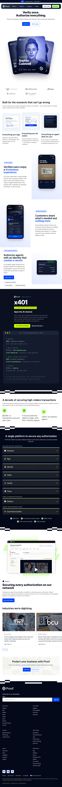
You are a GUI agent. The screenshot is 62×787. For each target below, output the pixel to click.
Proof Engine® (36, 710)
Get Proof (26, 24)
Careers (4, 759)
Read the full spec (37, 325)
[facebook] (3, 771)
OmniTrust (35, 712)
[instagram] (8, 771)
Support (35, 759)
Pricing (36, 6)
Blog (34, 750)
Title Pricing (5, 734)
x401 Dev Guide (36, 765)
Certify (4, 716)
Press (3, 753)
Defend (4, 721)
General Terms (11, 775)
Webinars (35, 753)
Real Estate (35, 732)
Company (4, 757)
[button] (15, 6)
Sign (3, 710)
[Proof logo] (8, 689)
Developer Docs (37, 757)
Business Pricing (6, 732)
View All (4, 725)
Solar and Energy (37, 741)
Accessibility (25, 775)
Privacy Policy (18, 775)
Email (3, 696)
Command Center (6, 723)
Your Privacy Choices (36, 775)
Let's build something (22, 325)
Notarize (4, 708)
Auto (34, 737)
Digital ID (35, 708)
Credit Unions (36, 739)
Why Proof (5, 750)
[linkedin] (12, 771)
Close (3, 718)
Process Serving (37, 763)
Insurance (35, 743)
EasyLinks (35, 714)
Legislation (5, 755)
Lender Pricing (5, 737)
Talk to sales (35, 24)
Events (34, 755)
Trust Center (36, 761)
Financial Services (37, 734)
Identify (4, 712)
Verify (3, 714)
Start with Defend (8, 600)
